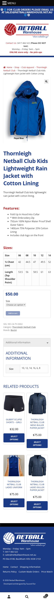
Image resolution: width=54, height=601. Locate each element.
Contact (14, 566)
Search (27, 596)
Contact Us (11, 43)
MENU (11, 3)
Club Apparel (27, 67)
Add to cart (12, 313)
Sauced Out (30, 584)
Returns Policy (10, 571)
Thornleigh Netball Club (24, 327)
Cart (41, 594)
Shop (16, 67)
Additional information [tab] (18, 342)
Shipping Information (30, 566)
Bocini (14, 330)
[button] (46, 81)
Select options (14, 438)
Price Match (47, 571)
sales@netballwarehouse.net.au (28, 12)
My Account (9, 596)
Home (9, 67)
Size (8, 301)
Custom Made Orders (29, 571)
